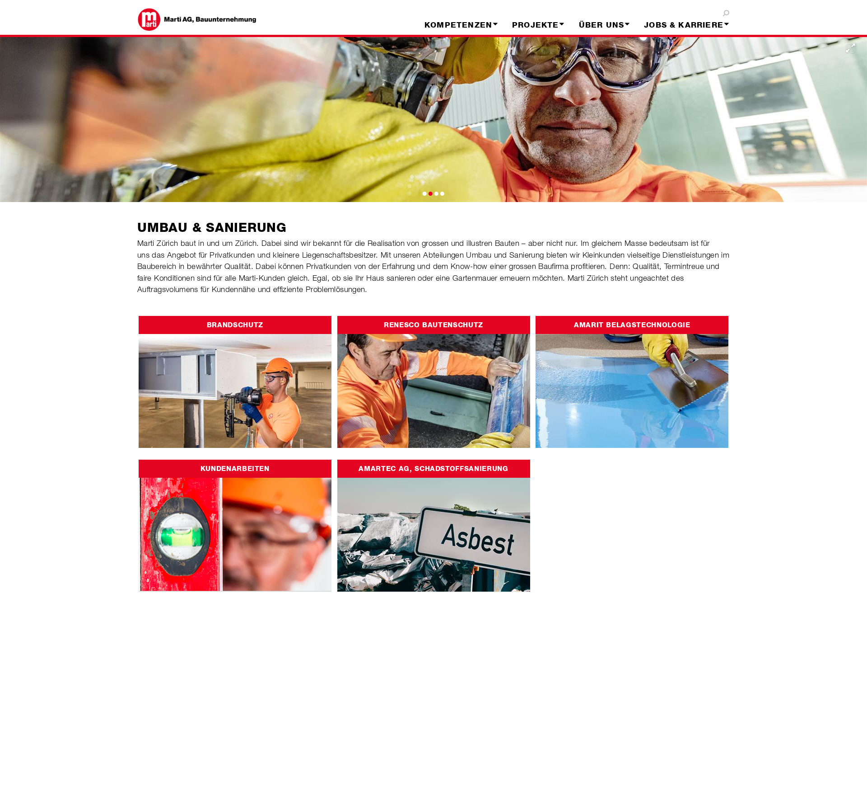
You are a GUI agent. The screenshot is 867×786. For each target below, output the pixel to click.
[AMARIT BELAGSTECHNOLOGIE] (632, 381)
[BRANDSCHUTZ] (235, 381)
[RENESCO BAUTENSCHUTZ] (433, 381)
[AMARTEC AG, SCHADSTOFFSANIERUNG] (433, 524)
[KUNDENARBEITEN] (235, 524)
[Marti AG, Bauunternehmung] (205, 19)
